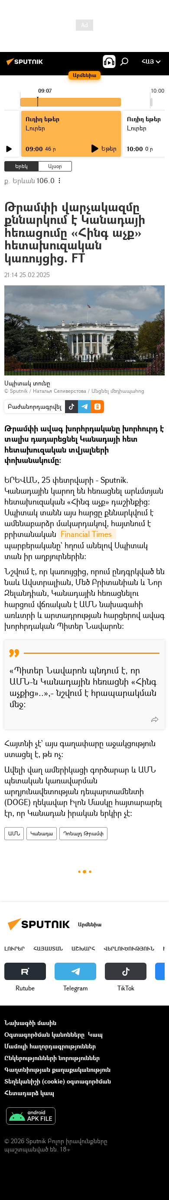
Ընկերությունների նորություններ (52, 1058)
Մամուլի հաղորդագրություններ (50, 1046)
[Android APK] (30, 1116)
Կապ (95, 1034)
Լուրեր (14, 948)
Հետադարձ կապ (29, 1093)
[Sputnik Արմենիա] (26, 65)
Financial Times (87, 534)
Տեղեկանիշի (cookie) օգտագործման (57, 1081)
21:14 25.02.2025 (27, 275)
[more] (154, 719)
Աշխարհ (83, 948)
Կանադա (41, 833)
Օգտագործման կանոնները (44, 1034)
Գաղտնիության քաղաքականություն (57, 1069)
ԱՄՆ (14, 833)
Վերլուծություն (129, 948)
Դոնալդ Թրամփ (83, 833)
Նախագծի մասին (30, 1023)
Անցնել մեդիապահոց (117, 391)
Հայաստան (48, 948)
